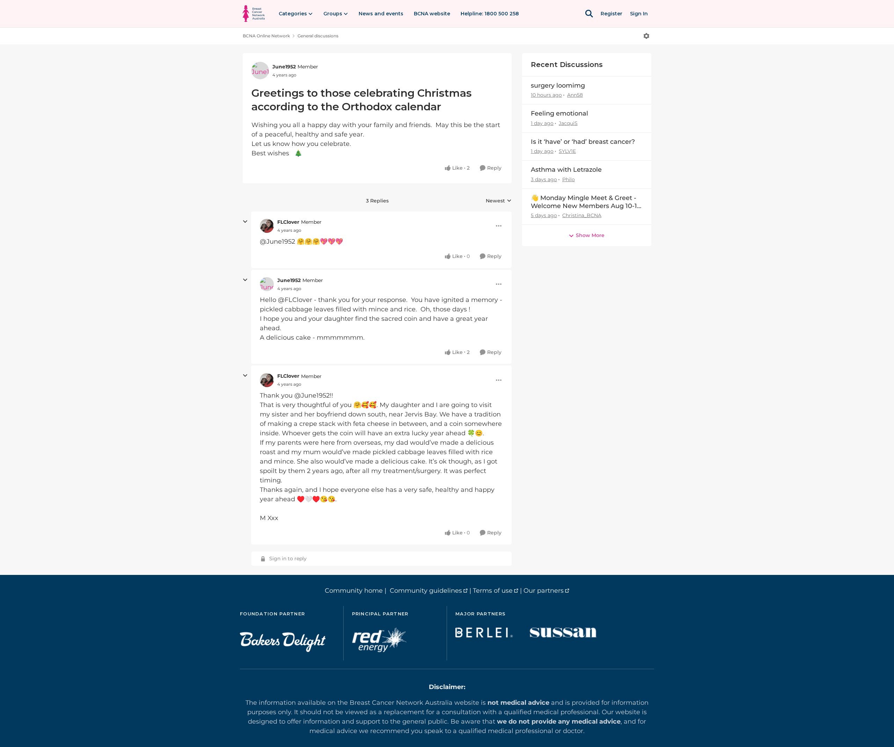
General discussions (318, 35)
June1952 (284, 67)
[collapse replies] (245, 221)
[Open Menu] (646, 36)
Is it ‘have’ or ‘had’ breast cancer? (583, 142)
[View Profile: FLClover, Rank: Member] (267, 226)
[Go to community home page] (254, 13)
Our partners (543, 590)
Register (611, 13)
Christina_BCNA (581, 215)
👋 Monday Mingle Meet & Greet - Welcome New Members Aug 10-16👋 (586, 202)
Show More (590, 235)
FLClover (288, 222)
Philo (568, 179)
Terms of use (493, 590)
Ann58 (575, 95)
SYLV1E (567, 151)
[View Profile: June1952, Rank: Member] (260, 70)
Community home (354, 590)
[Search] (589, 13)
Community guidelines (426, 590)
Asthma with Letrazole (566, 169)
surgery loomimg (558, 85)
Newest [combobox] (499, 201)
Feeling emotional (559, 113)
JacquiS (568, 123)
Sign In (639, 13)
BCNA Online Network (266, 35)
